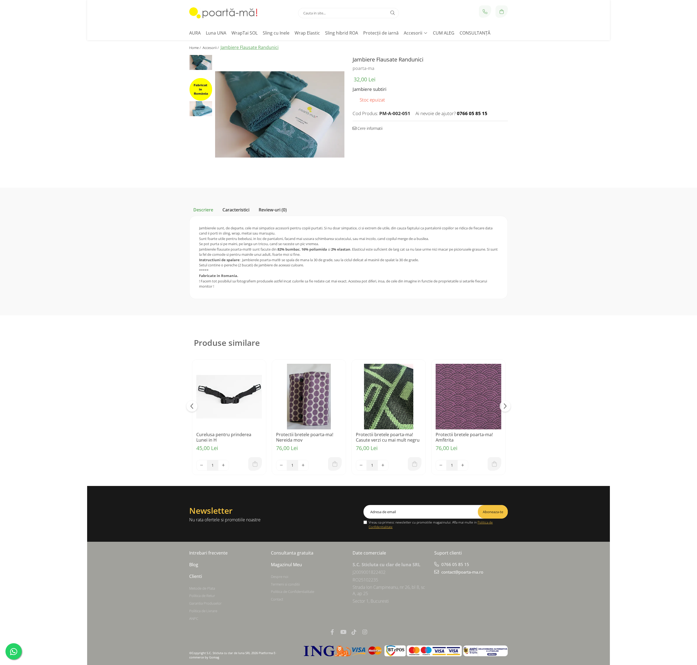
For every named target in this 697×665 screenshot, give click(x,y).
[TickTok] (354, 632)
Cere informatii (369, 128)
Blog (193, 565)
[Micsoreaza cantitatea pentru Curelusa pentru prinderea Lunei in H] (201, 465)
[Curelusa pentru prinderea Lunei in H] (229, 396)
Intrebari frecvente (208, 553)
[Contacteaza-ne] (485, 11)
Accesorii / (211, 47)
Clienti (195, 576)
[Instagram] (365, 632)
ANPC (193, 618)
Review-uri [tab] (273, 210)
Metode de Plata (202, 588)
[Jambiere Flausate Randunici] (279, 114)
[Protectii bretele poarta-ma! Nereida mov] (309, 396)
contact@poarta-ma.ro (461, 572)
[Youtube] (343, 632)
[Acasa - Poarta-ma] (223, 13)
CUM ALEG (443, 33)
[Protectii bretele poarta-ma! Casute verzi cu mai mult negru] (388, 396)
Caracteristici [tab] (235, 210)
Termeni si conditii (285, 584)
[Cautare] (392, 13)
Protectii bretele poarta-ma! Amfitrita (464, 437)
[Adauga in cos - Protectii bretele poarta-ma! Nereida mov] (335, 464)
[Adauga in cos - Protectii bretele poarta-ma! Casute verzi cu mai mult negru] (414, 464)
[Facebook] (332, 632)
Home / (195, 47)
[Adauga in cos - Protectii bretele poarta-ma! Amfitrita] (494, 464)
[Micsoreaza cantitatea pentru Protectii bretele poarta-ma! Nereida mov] (281, 465)
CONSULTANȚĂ (475, 33)
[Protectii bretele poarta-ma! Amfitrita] (468, 396)
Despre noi (279, 576)
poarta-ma (363, 68)
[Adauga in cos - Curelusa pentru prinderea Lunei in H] (255, 464)
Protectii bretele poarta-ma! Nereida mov (304, 437)
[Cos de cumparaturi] (502, 11)
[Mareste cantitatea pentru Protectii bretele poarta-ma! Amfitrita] (462, 465)
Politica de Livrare (203, 610)
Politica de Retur (202, 595)
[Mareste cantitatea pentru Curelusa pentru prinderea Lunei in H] (223, 465)
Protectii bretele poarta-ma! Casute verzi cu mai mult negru (388, 437)
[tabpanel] (279, 114)
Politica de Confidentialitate (292, 591)
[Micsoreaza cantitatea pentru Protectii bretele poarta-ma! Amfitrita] (441, 465)
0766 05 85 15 (454, 564)
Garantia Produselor (205, 603)
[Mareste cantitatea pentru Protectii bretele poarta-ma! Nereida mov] (303, 465)
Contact (277, 599)
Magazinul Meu (286, 565)
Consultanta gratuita (292, 553)
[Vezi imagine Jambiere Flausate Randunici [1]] (200, 89)
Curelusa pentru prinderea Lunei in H (223, 437)
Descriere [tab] (203, 210)
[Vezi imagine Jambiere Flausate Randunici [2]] (200, 108)
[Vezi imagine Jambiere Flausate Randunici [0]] (200, 62)
